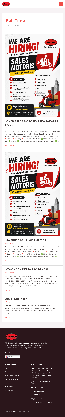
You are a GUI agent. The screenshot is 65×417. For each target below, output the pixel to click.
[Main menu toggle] (61, 4)
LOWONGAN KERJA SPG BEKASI (26, 269)
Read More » (9, 145)
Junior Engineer (16, 298)
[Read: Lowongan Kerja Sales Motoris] (32, 194)
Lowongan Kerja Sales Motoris (25, 240)
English (10, 356)
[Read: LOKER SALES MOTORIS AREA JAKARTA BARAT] (32, 75)
